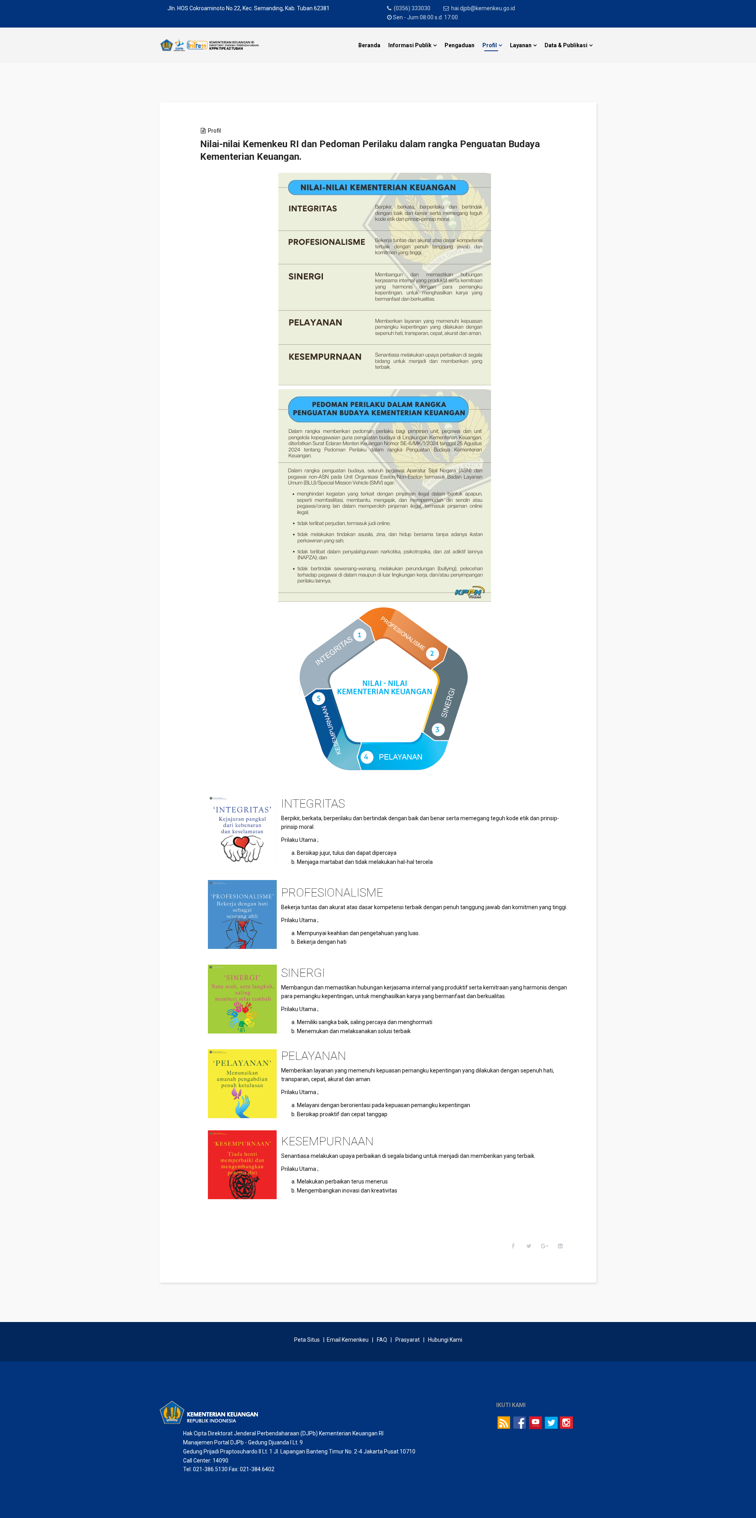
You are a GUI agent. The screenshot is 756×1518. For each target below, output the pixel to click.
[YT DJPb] (535, 1422)
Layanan (521, 45)
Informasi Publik (410, 45)
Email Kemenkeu (348, 1340)
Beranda (369, 45)
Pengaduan (459, 45)
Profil (489, 45)
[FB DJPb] (520, 1422)
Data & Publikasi (566, 45)
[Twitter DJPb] (551, 1422)
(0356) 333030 (412, 8)
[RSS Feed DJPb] (504, 1422)
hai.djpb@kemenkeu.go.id (483, 8)
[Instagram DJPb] (566, 1422)
